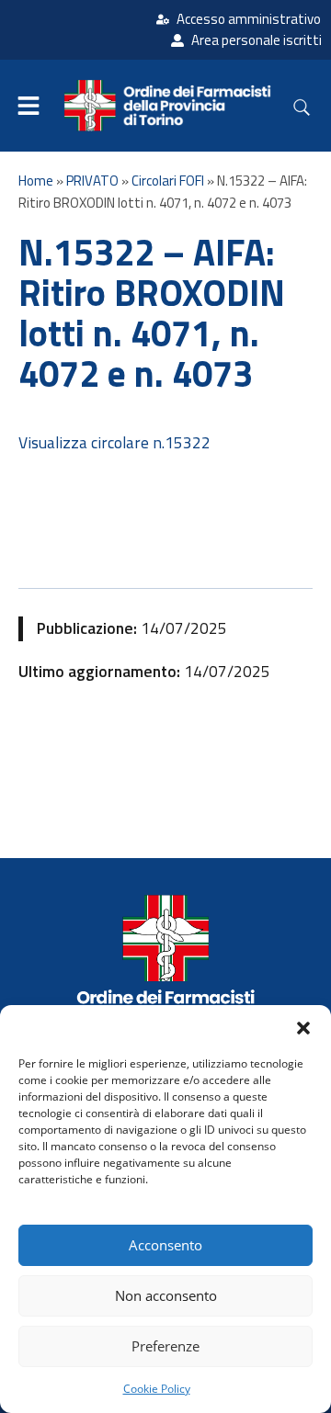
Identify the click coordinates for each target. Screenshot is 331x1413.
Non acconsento (166, 1295)
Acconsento (165, 1245)
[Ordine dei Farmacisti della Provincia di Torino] (165, 966)
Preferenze (165, 1346)
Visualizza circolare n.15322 (114, 442)
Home (35, 180)
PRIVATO (92, 180)
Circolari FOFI (167, 180)
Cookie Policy (156, 1388)
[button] (303, 1028)
